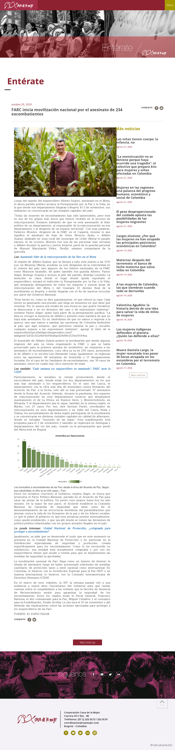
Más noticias (138, 375)
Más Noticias (87, 642)
